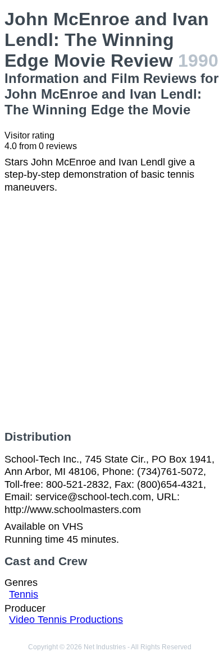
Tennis (23, 594)
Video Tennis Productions (66, 619)
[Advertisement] (109, 311)
